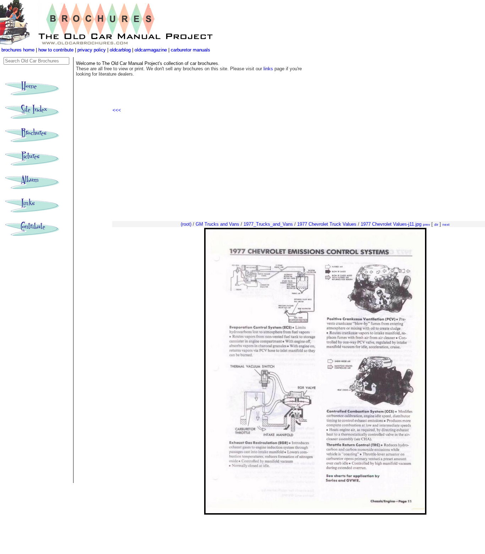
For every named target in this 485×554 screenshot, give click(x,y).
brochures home (17, 50)
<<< (117, 110)
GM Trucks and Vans (217, 224)
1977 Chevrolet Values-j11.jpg (391, 224)
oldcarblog (120, 50)
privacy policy (92, 50)
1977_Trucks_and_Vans (268, 224)
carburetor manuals (189, 50)
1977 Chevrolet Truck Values (326, 224)
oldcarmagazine (151, 50)
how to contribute (55, 50)
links (268, 68)
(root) (186, 224)
